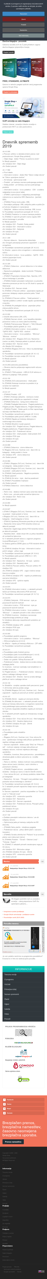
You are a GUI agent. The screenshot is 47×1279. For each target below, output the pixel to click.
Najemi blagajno (7, 1253)
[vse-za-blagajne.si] (23, 1042)
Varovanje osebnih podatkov (12, 1269)
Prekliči (23, 25)
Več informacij (23, 35)
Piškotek (16, 1267)
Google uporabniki (9, 1272)
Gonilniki (5, 1243)
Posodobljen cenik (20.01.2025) (14, 917)
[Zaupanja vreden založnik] (23, 1065)
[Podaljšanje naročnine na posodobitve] (23, 940)
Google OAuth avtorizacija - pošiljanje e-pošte (19, 914)
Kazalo (19, 1272)
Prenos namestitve (13, 1141)
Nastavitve (23, 30)
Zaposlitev (6, 1220)
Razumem (23, 14)
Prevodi (7, 1019)
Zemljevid (5, 1213)
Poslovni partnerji (8, 1250)
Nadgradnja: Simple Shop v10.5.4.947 (22, 885)
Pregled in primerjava (10, 92)
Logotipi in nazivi (7, 1216)
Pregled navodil (8, 52)
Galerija (7, 1009)
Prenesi (5, 1240)
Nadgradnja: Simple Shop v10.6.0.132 (22, 868)
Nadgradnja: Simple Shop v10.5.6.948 (22, 877)
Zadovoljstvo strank (9, 1260)
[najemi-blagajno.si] (23, 1053)
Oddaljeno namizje (8, 1233)
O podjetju (6, 1210)
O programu (9, 979)
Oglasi (6, 1004)
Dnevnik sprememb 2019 (20, 144)
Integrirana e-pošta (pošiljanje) (14, 911)
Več (42, 861)
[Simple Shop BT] (23, 1032)
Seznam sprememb (11, 994)
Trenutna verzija (10, 975)
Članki (6, 999)
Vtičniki (7, 984)
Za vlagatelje (6, 1223)
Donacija (5, 1227)
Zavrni (23, 19)
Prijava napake (7, 1236)
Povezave (6, 1256)
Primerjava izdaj (10, 989)
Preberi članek (8, 132)
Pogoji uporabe (7, 1267)
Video (6, 1014)
